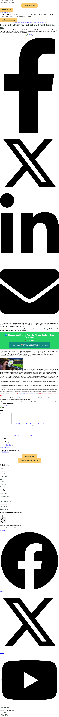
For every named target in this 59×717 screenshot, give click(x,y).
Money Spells (3, 493)
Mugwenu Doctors (4, 707)
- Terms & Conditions (5, 713)
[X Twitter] (29, 192)
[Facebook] (29, 132)
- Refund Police (4, 715)
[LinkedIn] (29, 261)
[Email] (29, 320)
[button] (29, 5)
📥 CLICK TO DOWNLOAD (29, 344)
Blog (1, 479)
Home (1, 468)
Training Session (4, 487)
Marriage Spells (4, 509)
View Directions (5, 452)
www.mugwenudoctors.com (26, 393)
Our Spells (2, 473)
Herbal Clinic (3, 484)
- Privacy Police (4, 714)
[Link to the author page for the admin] (28, 34)
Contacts (2, 481)
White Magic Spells (5, 496)
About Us (2, 471)
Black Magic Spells (4, 504)
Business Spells (4, 498)
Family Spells (3, 506)
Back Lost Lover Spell (5, 501)
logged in (8, 445)
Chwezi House (3, 476)
